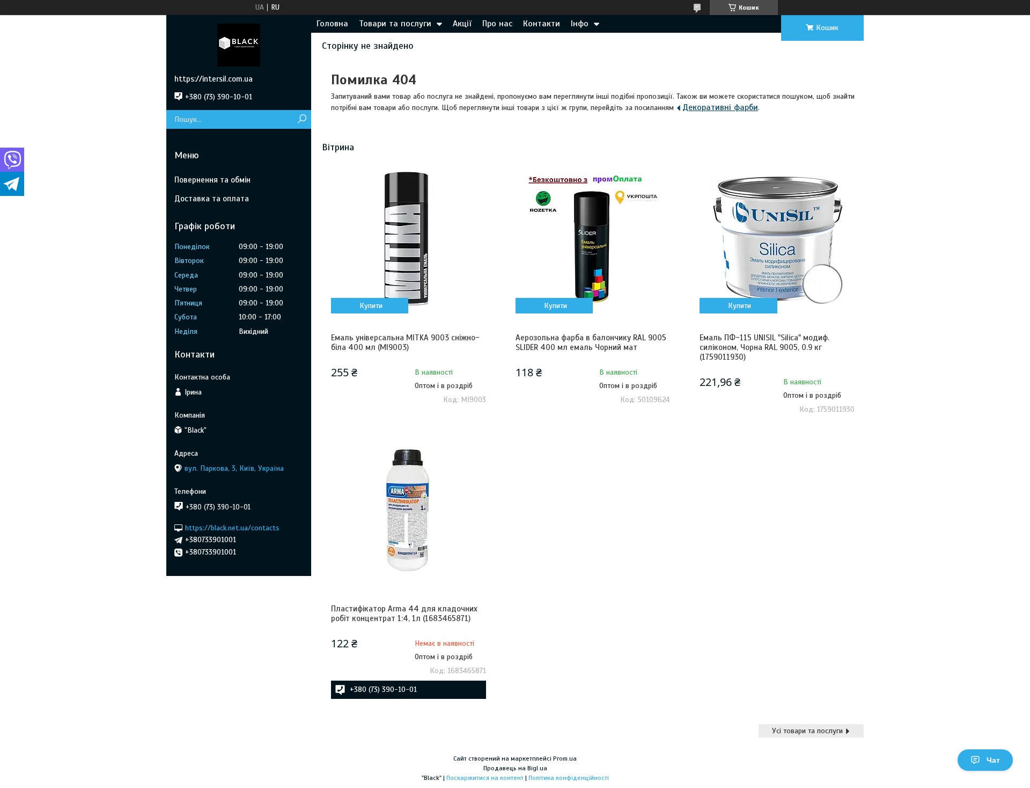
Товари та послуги (395, 23)
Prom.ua (565, 758)
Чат (993, 760)
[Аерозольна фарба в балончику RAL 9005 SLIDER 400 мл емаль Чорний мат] (593, 239)
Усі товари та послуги (807, 730)
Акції (462, 23)
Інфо (579, 23)
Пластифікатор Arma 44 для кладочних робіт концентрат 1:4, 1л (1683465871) (404, 613)
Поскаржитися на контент (485, 778)
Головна (332, 23)
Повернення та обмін (212, 180)
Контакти (541, 23)
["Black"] (238, 44)
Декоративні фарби (720, 107)
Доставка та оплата (211, 198)
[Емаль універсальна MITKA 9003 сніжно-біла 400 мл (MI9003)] (408, 239)
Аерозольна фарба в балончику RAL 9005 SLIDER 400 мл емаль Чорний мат (591, 342)
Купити (370, 305)
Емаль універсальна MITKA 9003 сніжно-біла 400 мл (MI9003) (405, 342)
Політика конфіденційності (568, 778)
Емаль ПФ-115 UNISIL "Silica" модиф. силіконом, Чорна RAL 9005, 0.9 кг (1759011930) (764, 347)
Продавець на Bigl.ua (515, 768)
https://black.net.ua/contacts (232, 527)
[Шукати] (301, 119)
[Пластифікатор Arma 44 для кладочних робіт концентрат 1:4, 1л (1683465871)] (408, 510)
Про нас (497, 23)
